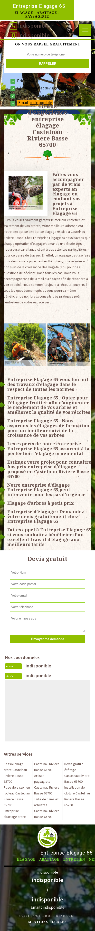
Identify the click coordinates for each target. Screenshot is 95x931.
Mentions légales (47, 922)
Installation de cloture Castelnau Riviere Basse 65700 (77, 796)
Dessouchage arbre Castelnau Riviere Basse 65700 (15, 773)
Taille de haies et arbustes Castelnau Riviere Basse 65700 (46, 808)
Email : (48, 907)
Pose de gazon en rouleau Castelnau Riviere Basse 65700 (17, 796)
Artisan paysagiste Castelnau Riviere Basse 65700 (46, 784)
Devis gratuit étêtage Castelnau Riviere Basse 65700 (77, 773)
